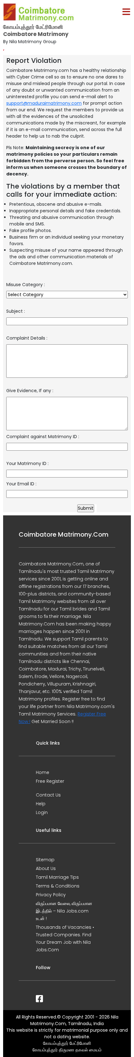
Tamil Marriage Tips (57, 877)
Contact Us (48, 795)
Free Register (50, 781)
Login (42, 812)
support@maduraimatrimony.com (44, 103)
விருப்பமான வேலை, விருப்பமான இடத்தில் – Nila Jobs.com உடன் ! (64, 911)
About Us (46, 868)
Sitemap (45, 860)
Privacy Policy (51, 895)
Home (42, 772)
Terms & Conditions (57, 886)
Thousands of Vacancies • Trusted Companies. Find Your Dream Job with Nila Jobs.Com (65, 938)
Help (40, 804)
